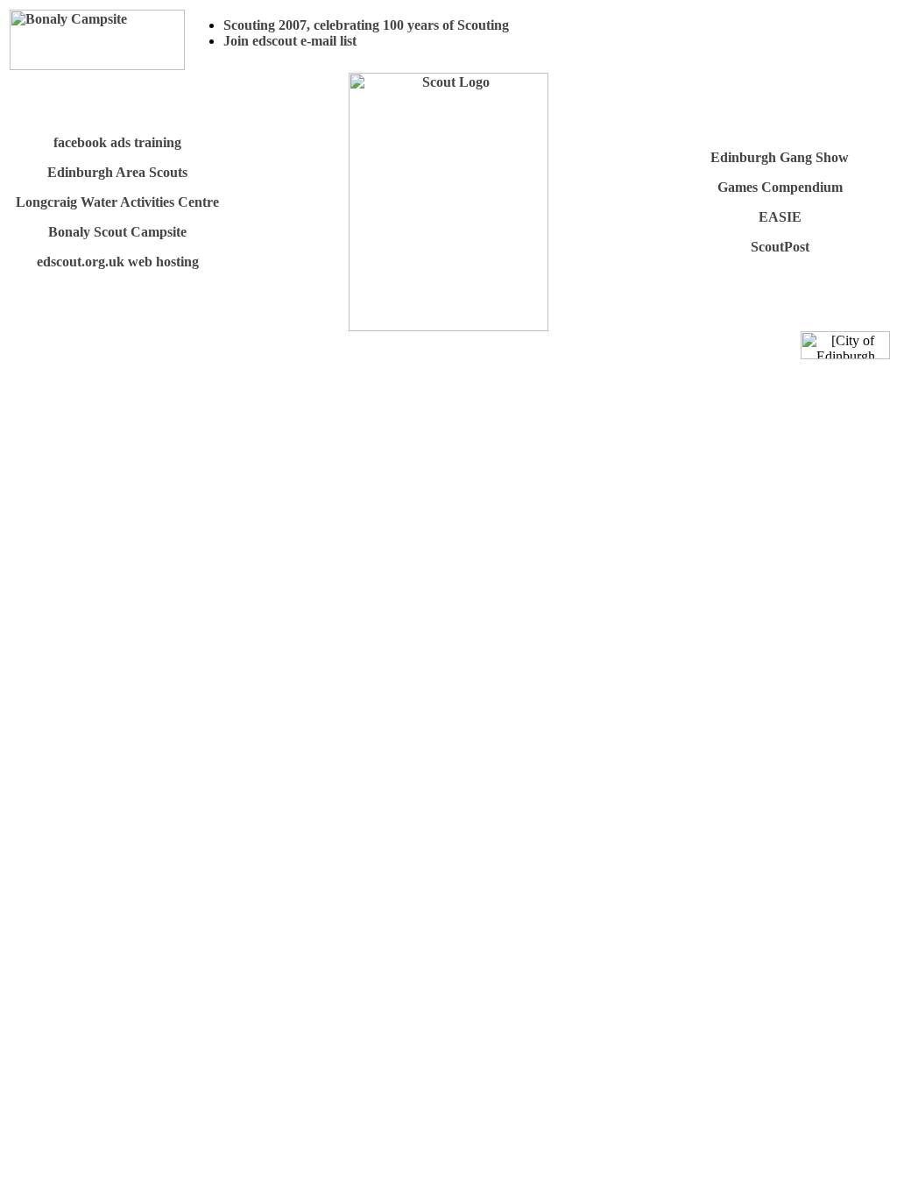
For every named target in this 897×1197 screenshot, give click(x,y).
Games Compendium (780, 187)
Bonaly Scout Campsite (117, 231)
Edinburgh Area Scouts (117, 172)
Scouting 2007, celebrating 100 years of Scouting (366, 25)
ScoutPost (780, 246)
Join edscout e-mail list (290, 40)
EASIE (780, 216)
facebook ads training (117, 142)
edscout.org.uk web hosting (118, 261)
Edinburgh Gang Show (779, 157)
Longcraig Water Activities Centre (117, 202)
